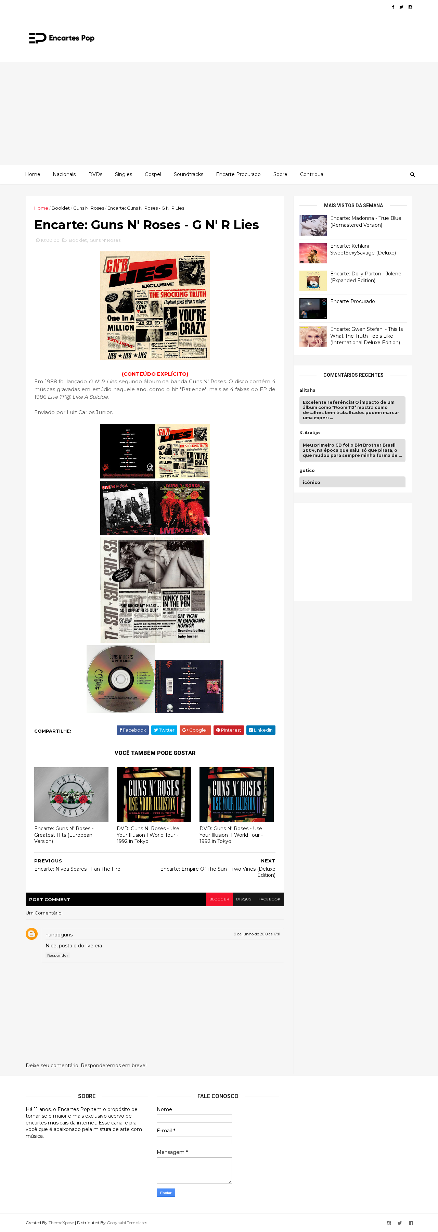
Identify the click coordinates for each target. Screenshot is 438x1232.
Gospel (153, 174)
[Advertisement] (219, 113)
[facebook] (393, 7)
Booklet (61, 208)
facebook (269, 899)
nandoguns (59, 935)
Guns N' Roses (88, 208)
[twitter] (401, 7)
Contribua (311, 174)
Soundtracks (188, 174)
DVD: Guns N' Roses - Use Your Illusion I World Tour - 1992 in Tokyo (148, 834)
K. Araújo (309, 433)
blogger (219, 899)
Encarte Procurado (238, 174)
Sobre (280, 174)
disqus (244, 899)
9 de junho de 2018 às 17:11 (257, 934)
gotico (307, 470)
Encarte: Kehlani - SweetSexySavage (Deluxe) (363, 249)
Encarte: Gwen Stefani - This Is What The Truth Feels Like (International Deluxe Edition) (366, 336)
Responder (57, 955)
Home (32, 174)
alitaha (307, 390)
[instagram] (410, 7)
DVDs (95, 174)
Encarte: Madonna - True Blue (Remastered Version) (365, 221)
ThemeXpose (61, 1222)
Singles (123, 174)
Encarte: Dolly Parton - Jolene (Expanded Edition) (365, 277)
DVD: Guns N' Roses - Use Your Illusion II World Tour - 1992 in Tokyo (231, 834)
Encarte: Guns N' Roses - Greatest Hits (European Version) (63, 834)
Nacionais (64, 174)
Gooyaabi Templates (127, 1222)
